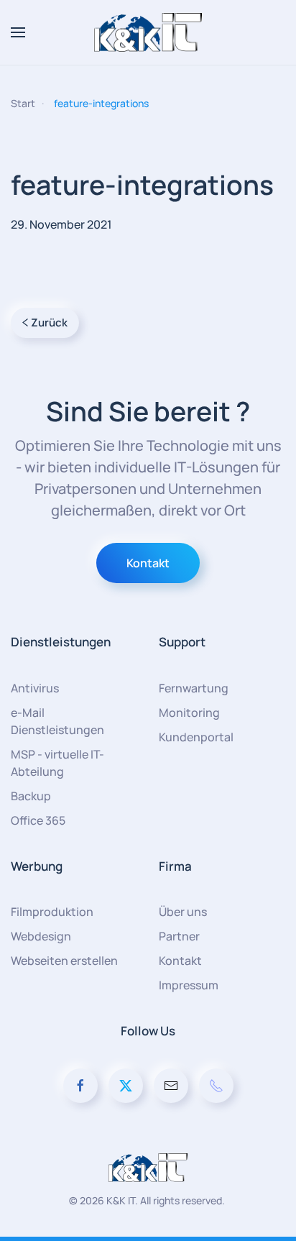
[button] (18, 32)
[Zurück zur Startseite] (148, 32)
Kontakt (148, 563)
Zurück (49, 322)
